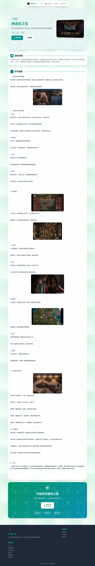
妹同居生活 (11, 555)
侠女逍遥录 (11, 548)
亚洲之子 (10, 552)
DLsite (9, 545)
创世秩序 (10, 557)
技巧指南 (64, 534)
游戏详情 (64, 532)
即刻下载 (64, 537)
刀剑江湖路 (11, 550)
